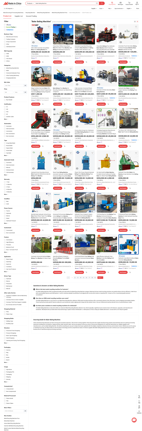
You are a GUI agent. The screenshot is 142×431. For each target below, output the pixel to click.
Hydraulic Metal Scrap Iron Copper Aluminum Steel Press (127, 89)
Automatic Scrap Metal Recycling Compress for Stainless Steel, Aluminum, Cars (84, 47)
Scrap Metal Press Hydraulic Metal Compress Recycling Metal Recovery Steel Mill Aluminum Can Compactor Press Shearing (106, 47)
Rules (137, 8)
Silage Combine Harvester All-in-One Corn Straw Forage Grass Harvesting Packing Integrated (41, 90)
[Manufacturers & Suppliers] (12, 3)
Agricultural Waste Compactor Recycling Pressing (61, 258)
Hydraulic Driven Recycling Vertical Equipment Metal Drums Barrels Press (40, 174)
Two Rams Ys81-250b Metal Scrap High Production (128, 131)
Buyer (101, 8)
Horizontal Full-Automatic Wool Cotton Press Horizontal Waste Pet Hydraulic (62, 216)
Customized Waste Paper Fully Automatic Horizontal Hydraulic (84, 258)
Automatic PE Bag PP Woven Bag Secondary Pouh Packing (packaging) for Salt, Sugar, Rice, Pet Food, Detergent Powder (62, 133)
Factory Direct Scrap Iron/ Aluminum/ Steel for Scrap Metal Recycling (84, 132)
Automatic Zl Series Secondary (106, 90)
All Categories (9, 8)
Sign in (137, 4)
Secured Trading (31, 16)
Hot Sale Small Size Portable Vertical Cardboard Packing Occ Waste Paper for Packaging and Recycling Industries (107, 174)
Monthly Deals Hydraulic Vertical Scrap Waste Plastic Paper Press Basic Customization (41, 216)
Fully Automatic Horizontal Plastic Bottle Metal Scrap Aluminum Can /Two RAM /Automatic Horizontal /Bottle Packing (83, 90)
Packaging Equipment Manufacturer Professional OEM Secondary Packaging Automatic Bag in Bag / (106, 132)
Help (109, 8)
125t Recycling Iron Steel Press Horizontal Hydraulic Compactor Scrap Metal (107, 216)
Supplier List (19, 16)
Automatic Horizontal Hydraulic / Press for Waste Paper (41, 257)
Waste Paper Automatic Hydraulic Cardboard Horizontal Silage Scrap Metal (62, 174)
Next (99, 277)
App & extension (119, 8)
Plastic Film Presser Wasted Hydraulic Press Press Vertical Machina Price (84, 174)
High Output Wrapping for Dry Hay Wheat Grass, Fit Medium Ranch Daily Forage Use (40, 132)
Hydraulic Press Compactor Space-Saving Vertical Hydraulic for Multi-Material (83, 216)
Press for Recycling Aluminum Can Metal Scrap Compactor (62, 89)
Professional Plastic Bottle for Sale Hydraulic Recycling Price (127, 216)
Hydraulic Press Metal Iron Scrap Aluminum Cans (128, 174)
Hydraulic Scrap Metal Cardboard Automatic (128, 259)
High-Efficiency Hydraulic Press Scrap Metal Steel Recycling (105, 258)
